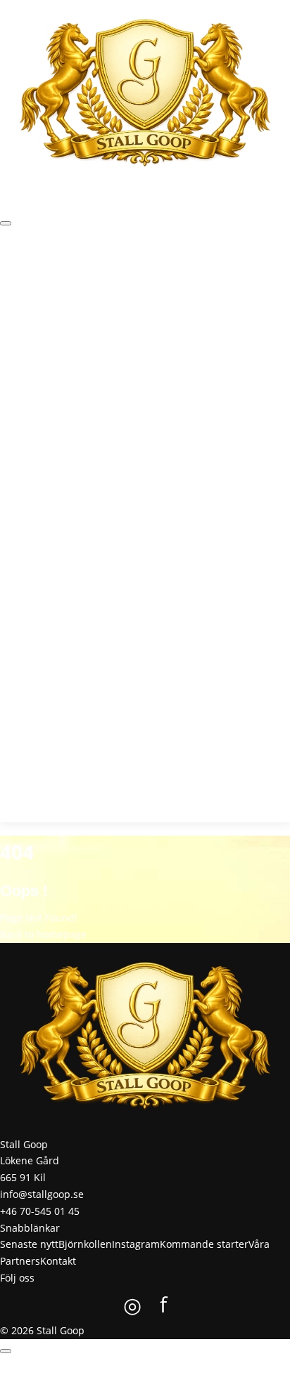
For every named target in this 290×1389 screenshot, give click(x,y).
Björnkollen (113, 272)
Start (11, 272)
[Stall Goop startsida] (145, 95)
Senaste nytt (54, 272)
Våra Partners (32, 324)
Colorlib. (218, 1379)
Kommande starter (238, 272)
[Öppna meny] (5, 223)
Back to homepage (43, 934)
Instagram (167, 272)
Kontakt (85, 324)
